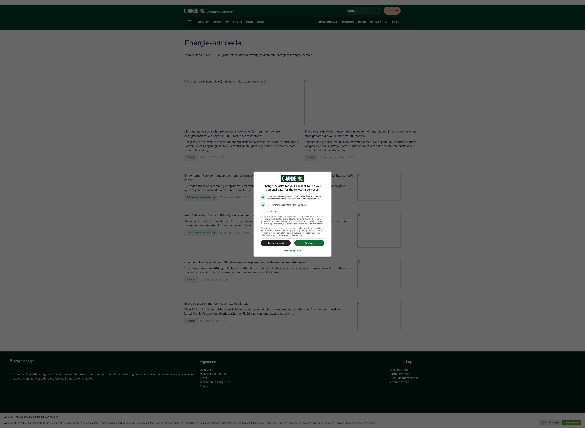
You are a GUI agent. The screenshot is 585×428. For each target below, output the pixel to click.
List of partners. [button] (316, 223)
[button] (292, 211)
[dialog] (293, 214)
